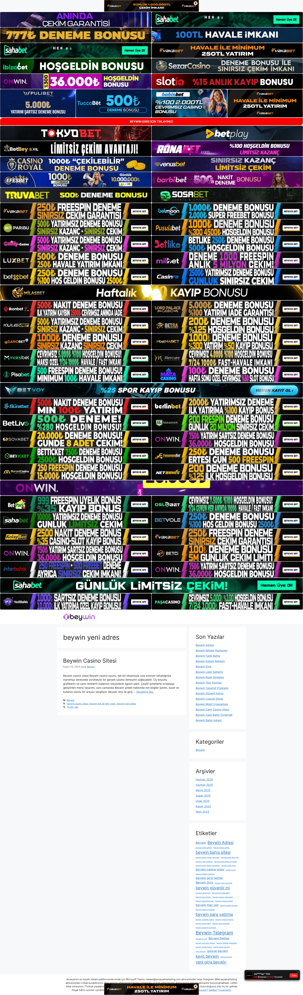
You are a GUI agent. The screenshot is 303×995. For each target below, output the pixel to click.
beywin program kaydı (224, 920)
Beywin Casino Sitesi (89, 660)
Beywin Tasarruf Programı (212, 688)
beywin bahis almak (221, 848)
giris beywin (201, 951)
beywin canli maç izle (229, 857)
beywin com (231, 870)
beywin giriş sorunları (223, 883)
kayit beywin (207, 956)
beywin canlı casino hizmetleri (208, 866)
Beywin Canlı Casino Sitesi (212, 709)
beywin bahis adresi (204, 848)
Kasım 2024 (203, 806)
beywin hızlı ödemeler (221, 893)
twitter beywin (226, 957)
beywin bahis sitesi (213, 852)
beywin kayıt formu (203, 897)
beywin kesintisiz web (205, 901)
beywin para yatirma (214, 914)
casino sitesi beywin (221, 947)
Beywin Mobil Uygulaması (212, 704)
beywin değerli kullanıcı (205, 874)
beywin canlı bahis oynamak (225, 862)
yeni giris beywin (211, 962)
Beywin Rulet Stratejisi (210, 677)
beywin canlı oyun (228, 866)
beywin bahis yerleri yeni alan (208, 857)
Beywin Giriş (203, 666)
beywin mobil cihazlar (229, 905)
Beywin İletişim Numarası (211, 650)
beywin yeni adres (126, 703)
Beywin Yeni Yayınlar (209, 682)
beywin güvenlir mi (213, 887)
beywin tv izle (201, 939)
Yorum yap (72, 707)
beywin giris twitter (209, 878)
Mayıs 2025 (203, 790)
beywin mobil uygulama (205, 910)
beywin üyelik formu (204, 947)
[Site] (75, 211)
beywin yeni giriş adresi (205, 943)
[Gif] (151, 292)
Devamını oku (144, 691)
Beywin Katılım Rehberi (210, 661)
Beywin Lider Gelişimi (209, 672)
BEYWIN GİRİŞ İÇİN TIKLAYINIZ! (151, 121)
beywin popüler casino (205, 920)
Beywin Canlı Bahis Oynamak (214, 715)
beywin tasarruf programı (206, 928)
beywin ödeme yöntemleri (227, 943)
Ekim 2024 (202, 811)
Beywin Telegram (214, 932)
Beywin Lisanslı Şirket (209, 698)
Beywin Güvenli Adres (209, 693)
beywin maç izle (207, 905)
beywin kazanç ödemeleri (223, 897)
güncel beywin (217, 951)
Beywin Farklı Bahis (208, 655)
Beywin (70, 700)
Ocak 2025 (202, 801)
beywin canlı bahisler (204, 862)
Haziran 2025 (204, 784)
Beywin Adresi (205, 645)
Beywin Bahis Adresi (209, 720)
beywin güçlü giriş (203, 893)
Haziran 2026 (204, 779)
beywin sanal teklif (203, 923)
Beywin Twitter (218, 938)
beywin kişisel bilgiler (224, 901)
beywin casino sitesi (77, 703)
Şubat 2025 (203, 795)
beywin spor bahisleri (221, 923)
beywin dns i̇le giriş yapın (102, 703)
